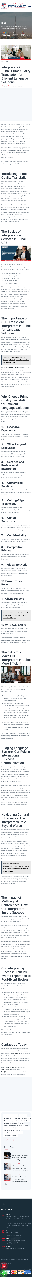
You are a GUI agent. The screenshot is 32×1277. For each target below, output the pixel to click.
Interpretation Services (16, 86)
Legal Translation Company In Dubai (13, 1124)
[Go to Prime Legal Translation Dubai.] (1, 26)
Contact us (16, 1053)
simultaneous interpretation (13, 1132)
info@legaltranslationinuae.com (12, 1072)
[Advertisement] (16, 104)
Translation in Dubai (10, 1135)
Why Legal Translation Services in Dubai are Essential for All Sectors (20, 1168)
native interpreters (23, 1128)
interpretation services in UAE (19, 1120)
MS (6, 86)
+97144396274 (6, 1069)
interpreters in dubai (10, 1123)
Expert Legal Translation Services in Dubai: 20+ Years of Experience (20, 1157)
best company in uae (10, 1116)
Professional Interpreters (12, 1130)
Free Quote (12, 1067)
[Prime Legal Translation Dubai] (13, 6)
